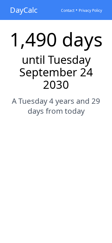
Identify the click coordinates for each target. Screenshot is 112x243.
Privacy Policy (90, 10)
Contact (67, 10)
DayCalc (24, 10)
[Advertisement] (56, 182)
